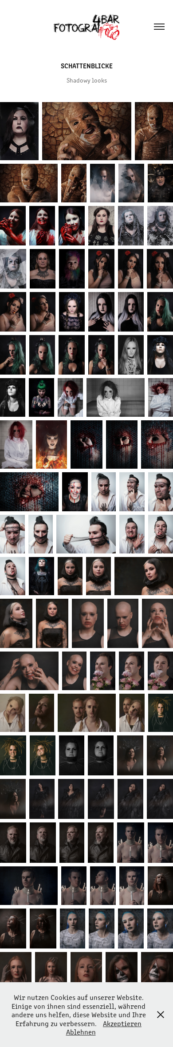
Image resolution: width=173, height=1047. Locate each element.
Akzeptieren (122, 1023)
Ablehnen (81, 1031)
